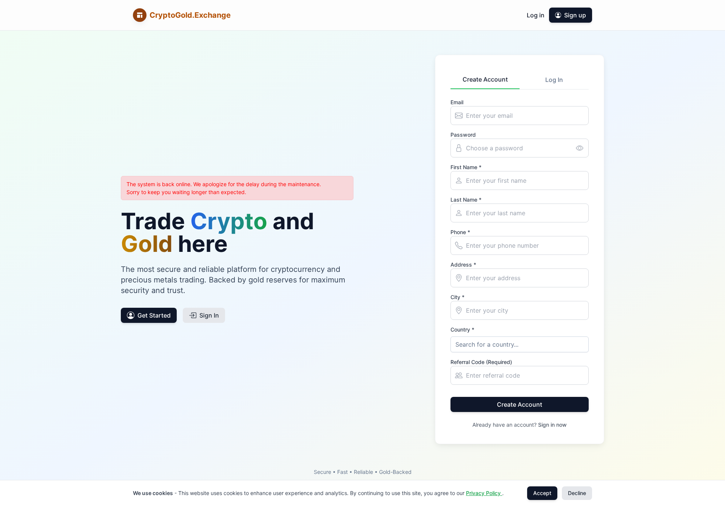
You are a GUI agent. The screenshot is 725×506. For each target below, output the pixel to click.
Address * (463, 264)
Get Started (154, 315)
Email (456, 102)
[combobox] (519, 344)
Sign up (575, 15)
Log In (554, 79)
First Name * (465, 167)
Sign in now (552, 424)
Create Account (485, 79)
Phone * (460, 232)
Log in (536, 15)
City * (457, 297)
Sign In (209, 315)
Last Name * (465, 199)
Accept (542, 493)
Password (463, 134)
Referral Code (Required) (481, 362)
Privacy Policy (484, 493)
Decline (577, 493)
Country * (462, 329)
